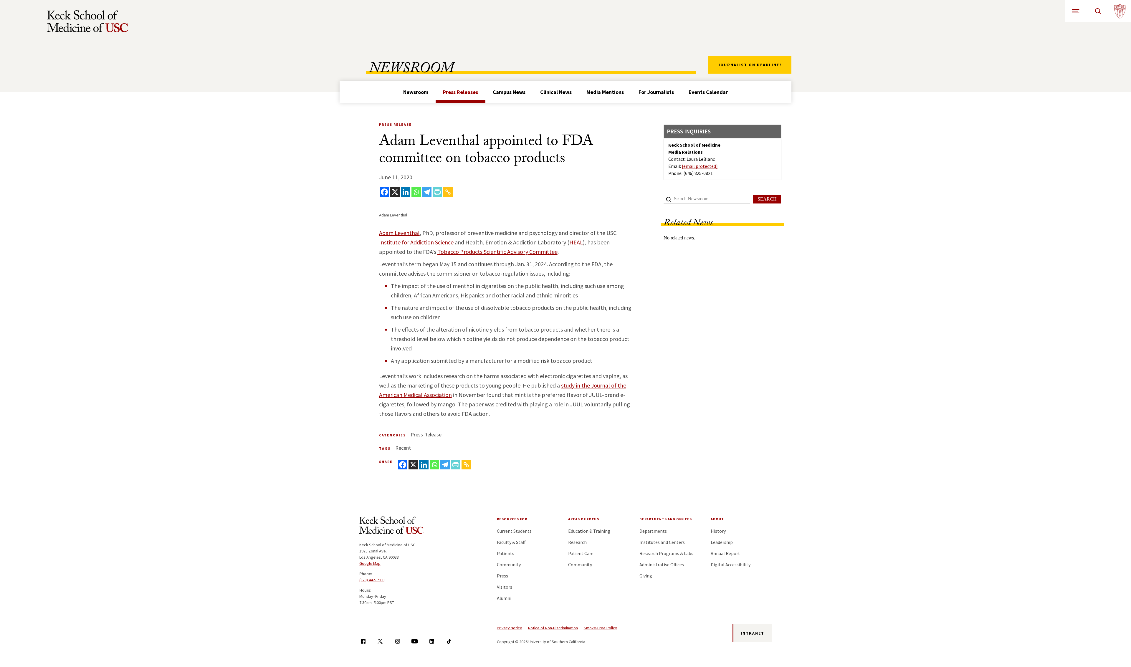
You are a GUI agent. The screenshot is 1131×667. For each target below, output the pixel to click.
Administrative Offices (661, 564)
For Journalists (656, 92)
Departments (653, 531)
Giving (645, 576)
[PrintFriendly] (437, 192)
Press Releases (460, 92)
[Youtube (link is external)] (414, 641)
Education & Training (589, 531)
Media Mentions (605, 92)
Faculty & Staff (511, 542)
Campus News (509, 92)
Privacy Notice (509, 627)
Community (509, 564)
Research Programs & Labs (666, 553)
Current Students (514, 531)
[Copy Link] (448, 192)
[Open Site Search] (1098, 11)
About (717, 519)
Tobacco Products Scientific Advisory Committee (497, 251)
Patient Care (580, 553)
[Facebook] (384, 192)
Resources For (512, 519)
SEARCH (767, 198)
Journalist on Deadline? (750, 64)
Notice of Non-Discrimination (553, 627)
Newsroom (415, 92)
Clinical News (556, 92)
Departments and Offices (665, 519)
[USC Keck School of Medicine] (87, 21)
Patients (505, 553)
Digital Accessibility (730, 564)
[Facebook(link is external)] (363, 641)
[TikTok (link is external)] (449, 641)
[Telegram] (426, 192)
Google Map (370, 563)
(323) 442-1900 (371, 579)
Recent (403, 447)
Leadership (722, 542)
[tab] (722, 131)
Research (577, 542)
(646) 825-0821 (698, 173)
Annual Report (725, 553)
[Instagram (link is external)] (397, 641)
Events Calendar (708, 92)
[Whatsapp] (416, 192)
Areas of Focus (583, 519)
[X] (395, 192)
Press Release (426, 434)
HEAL (576, 242)
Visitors (504, 587)
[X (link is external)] (380, 641)
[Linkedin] (405, 192)
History (718, 531)
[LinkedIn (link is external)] (431, 641)
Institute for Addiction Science (416, 242)
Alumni (504, 598)
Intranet (752, 633)
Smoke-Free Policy (600, 627)
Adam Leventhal (399, 232)
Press (502, 576)
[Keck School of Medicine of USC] (391, 526)
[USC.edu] (1120, 11)
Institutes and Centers (662, 542)
